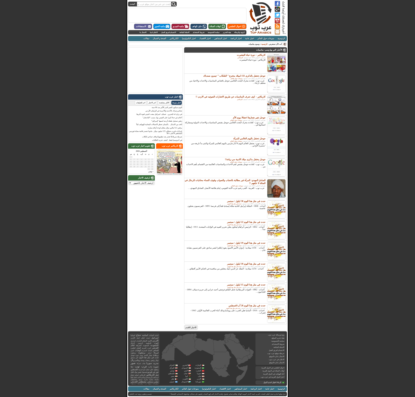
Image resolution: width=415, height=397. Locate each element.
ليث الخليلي (133, 394)
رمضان (147, 360)
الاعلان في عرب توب (276, 359)
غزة (144, 369)
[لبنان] (225, 337)
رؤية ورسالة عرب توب (276, 335)
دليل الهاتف (197, 26)
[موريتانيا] (169, 354)
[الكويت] (239, 343)
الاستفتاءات (141, 26)
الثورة (156, 343)
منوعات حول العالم (266, 38)
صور (133, 363)
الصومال (184, 382)
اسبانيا (133, 335)
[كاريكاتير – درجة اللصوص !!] (169, 174)
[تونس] (195, 337)
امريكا (156, 353)
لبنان (199, 376)
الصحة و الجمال (159, 38)
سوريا (199, 373)
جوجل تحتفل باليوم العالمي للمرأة (249, 138)
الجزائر (171, 365)
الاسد (150, 341)
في (154, 372)
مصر (172, 376)
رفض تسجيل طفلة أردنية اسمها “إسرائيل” (166, 121)
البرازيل (133, 341)
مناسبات (140, 384)
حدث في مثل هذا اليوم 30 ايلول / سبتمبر (246, 201)
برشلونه (133, 353)
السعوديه (146, 345)
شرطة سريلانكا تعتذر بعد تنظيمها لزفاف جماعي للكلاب (162, 137)
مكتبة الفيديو (178, 26)
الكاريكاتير (174, 38)
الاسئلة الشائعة (184, 32)
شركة (139, 363)
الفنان (138, 348)
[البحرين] (243, 346)
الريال (133, 343)
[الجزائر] (185, 345)
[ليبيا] (204, 346)
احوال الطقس (235, 26)
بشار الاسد (148, 355)
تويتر (141, 355)
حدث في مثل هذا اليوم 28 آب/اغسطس (247, 305)
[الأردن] (227, 340)
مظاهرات (156, 384)
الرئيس (140, 343)
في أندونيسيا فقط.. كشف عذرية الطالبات (167, 140)
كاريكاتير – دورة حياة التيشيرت (251, 55)
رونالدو (137, 360)
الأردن (199, 379)
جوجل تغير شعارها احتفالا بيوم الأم (249, 117)
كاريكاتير (240, 57)
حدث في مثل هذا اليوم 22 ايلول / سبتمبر (246, 222)
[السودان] (221, 360)
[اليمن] (242, 360)
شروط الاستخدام (198, 32)
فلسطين (171, 373)
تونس (172, 371)
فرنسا (140, 369)
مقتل (149, 384)
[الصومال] (242, 374)
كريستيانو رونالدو (146, 377)
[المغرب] (175, 340)
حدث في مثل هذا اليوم (234, 204)
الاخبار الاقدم (190, 327)
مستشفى (134, 379)
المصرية (144, 350)
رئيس (153, 360)
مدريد (146, 379)
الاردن (155, 340)
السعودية (198, 368)
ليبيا (186, 376)
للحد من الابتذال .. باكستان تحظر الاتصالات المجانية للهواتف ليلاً (159, 124)
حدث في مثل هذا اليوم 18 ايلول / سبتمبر (246, 264)
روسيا (143, 360)
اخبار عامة (249, 38)
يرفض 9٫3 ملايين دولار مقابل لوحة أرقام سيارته (165, 128)
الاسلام (144, 341)
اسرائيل (155, 338)
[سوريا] (227, 336)
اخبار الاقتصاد (205, 38)
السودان (185, 368)
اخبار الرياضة (236, 38)
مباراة (157, 379)
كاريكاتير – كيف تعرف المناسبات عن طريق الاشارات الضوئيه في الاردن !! (231, 97)
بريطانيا (156, 355)
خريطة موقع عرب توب (275, 353)
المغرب (198, 371)
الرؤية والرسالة (239, 32)
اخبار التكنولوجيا (189, 38)
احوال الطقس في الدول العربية (272, 368)
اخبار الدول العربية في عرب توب (272, 377)
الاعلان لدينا (154, 32)
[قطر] (244, 348)
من (145, 384)
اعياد (138, 338)
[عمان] (250, 353)
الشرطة (139, 345)
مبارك (151, 379)
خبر (137, 357)
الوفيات (138, 350)
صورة (156, 366)
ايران (149, 353)
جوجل (133, 355)
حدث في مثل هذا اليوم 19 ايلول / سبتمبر (246, 243)
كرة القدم (155, 377)
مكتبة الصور (160, 26)
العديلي (155, 348)
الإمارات (198, 365)
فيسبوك (144, 372)
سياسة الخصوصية (213, 32)
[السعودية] (237, 349)
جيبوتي (171, 382)
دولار (157, 360)
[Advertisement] (187, 15)
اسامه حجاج (142, 335)
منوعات (133, 384)
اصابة (148, 338)
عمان (186, 373)
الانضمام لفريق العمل (168, 32)
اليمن (186, 371)
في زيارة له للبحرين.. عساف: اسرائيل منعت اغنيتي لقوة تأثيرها (159, 114)
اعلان (143, 338)
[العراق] (234, 338)
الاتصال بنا (143, 32)
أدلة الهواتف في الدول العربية (273, 374)
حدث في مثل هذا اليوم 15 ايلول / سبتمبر (246, 285)
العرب (149, 348)
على (151, 369)
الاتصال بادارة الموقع (276, 356)
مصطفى (150, 382)
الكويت (185, 379)
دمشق (133, 357)
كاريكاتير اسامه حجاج (138, 375)
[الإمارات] (247, 348)
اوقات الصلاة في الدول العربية (273, 371)
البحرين (185, 365)
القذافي (156, 350)
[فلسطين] (225, 340)
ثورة (137, 355)
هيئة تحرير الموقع (278, 338)
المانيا (150, 350)
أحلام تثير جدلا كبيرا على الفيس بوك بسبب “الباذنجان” (162, 118)
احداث (151, 335)
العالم (133, 345)
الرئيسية (281, 38)
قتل (132, 372)
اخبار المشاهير (220, 38)
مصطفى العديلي (138, 381)
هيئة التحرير (227, 32)
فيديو (150, 372)
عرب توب (141, 366)
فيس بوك (137, 372)
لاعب (139, 377)
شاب (143, 363)
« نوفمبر (151, 171)
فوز (157, 372)
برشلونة (141, 353)
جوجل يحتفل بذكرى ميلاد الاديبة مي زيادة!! (245, 159)
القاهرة (133, 348)
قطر (172, 379)
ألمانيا (157, 335)
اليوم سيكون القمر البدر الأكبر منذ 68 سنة (167, 107)
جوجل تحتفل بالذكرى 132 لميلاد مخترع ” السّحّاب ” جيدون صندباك (234, 76)
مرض (140, 379)
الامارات (139, 341)
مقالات (146, 38)
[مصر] (220, 346)
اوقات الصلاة (215, 26)
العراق (172, 368)
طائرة (150, 367)
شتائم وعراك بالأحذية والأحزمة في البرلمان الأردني (163, 111)
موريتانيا (198, 382)
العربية (144, 348)
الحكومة (148, 343)
